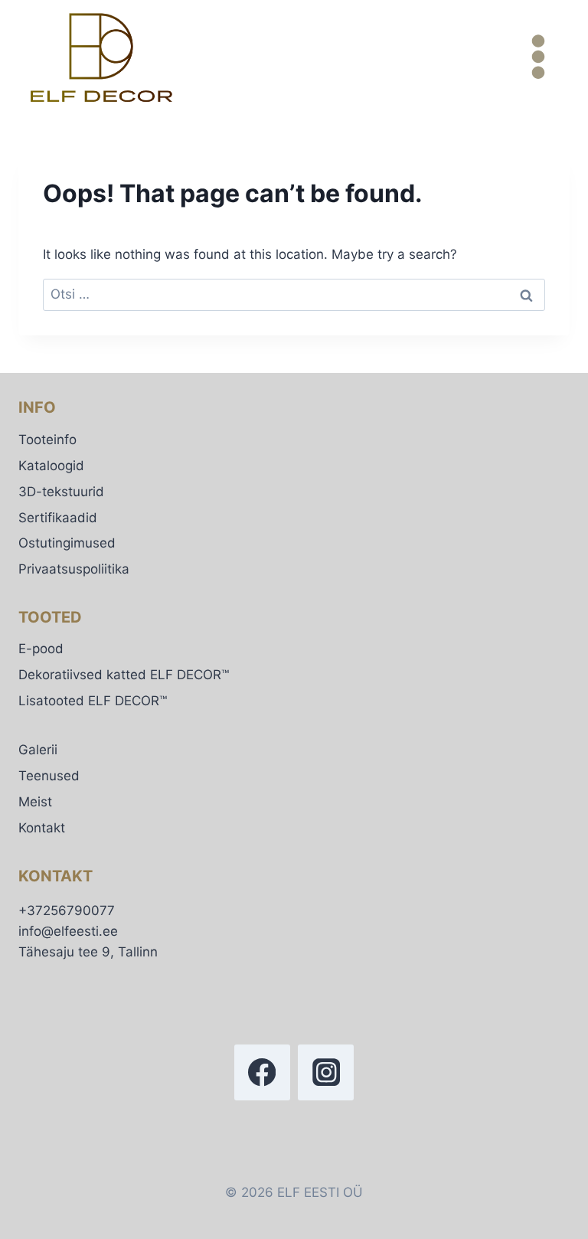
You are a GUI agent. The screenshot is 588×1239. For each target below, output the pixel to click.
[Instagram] (326, 1072)
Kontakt (41, 827)
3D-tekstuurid (61, 491)
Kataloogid (51, 465)
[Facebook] (262, 1072)
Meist (35, 801)
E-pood (41, 648)
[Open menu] (538, 57)
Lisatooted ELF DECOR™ (92, 700)
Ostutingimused (67, 543)
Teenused (49, 775)
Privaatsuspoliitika (73, 569)
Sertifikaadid (57, 517)
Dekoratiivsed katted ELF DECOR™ (123, 674)
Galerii (37, 749)
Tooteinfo (47, 439)
